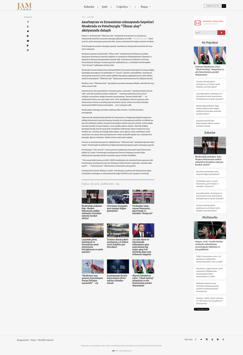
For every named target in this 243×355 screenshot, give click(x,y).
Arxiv (84, 17)
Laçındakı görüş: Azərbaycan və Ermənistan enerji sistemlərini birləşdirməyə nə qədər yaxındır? (92, 245)
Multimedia (209, 217)
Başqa (144, 6)
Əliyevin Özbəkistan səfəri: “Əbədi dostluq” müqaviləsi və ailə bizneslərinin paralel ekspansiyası (143, 280)
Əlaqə (33, 340)
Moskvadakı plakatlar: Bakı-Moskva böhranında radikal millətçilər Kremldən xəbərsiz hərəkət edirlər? (92, 212)
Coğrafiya (122, 6)
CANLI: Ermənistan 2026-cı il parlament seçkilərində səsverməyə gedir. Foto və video (209, 259)
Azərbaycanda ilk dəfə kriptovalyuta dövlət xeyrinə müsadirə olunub (117, 279)
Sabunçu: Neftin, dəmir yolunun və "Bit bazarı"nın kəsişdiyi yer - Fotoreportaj (210, 301)
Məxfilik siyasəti (46, 340)
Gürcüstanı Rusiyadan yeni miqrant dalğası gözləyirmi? (117, 208)
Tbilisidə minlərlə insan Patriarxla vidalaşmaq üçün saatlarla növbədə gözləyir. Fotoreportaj (207, 287)
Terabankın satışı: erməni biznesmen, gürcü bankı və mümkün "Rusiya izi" (142, 210)
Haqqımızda (22, 340)
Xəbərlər (89, 6)
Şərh (104, 6)
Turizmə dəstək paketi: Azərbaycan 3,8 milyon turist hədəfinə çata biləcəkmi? (118, 243)
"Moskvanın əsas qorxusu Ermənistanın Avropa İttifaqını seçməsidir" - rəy (92, 279)
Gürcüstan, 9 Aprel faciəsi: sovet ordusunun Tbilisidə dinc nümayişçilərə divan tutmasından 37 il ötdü (209, 272)
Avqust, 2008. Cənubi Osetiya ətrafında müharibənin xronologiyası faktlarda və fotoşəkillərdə (209, 245)
